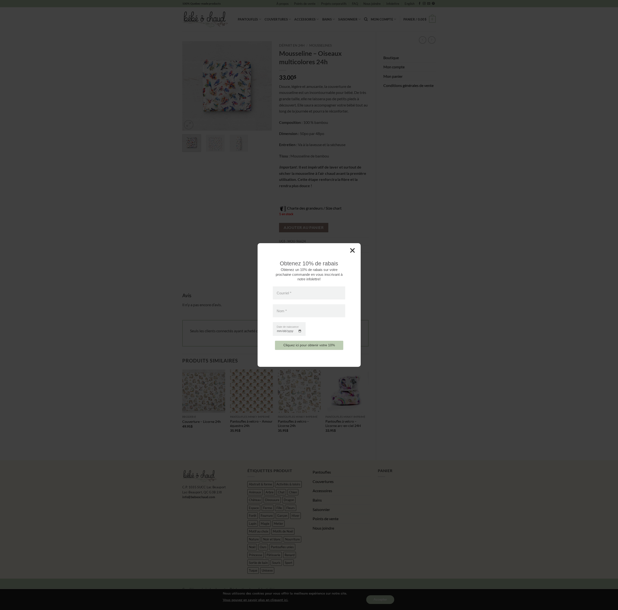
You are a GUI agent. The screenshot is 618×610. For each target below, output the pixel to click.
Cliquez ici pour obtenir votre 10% (309, 345)
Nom (282, 311)
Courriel (284, 293)
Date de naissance (288, 327)
